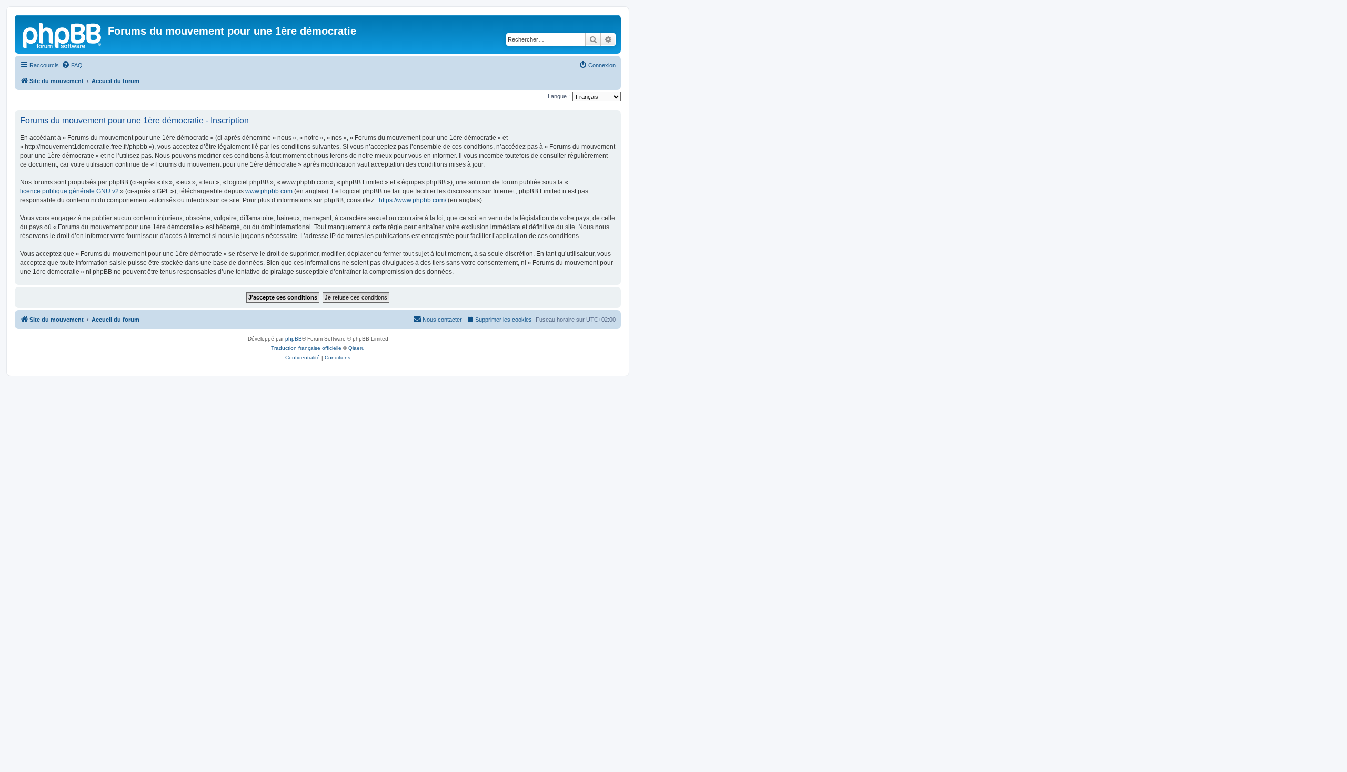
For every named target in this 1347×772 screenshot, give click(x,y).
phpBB (293, 339)
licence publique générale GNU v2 (69, 191)
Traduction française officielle (306, 348)
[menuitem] (72, 65)
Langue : (559, 96)
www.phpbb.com (269, 191)
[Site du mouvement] (62, 34)
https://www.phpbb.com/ (412, 200)
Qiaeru (356, 348)
